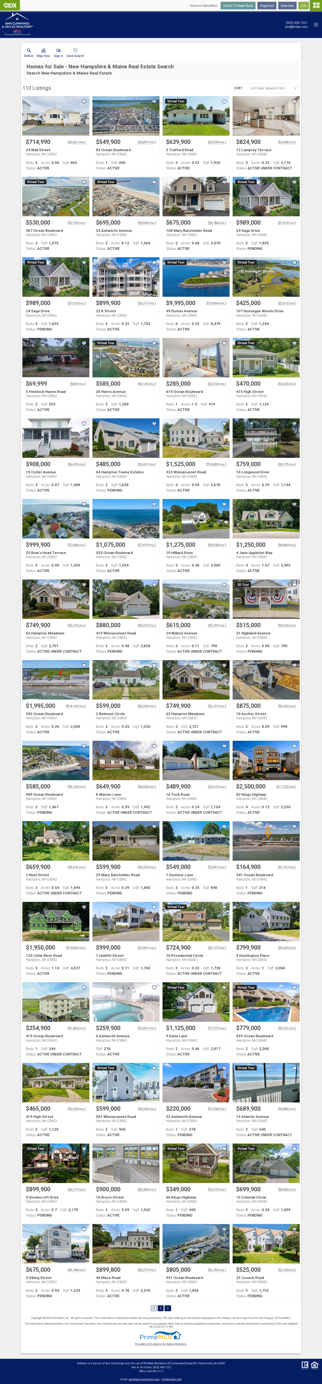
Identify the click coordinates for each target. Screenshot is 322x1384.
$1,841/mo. (147, 1028)
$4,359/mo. (217, 625)
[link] (29, 53)
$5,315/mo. (77, 625)
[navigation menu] (316, 5)
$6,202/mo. (287, 706)
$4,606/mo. (147, 787)
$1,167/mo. (287, 867)
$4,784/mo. (217, 223)
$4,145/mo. (147, 384)
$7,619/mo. (147, 545)
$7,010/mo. (287, 223)
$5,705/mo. (217, 1270)
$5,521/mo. (287, 1028)
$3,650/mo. (287, 625)
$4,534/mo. (217, 142)
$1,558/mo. (217, 1109)
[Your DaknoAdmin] (10, 5)
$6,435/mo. (77, 464)
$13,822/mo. (76, 948)
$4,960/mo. (287, 1189)
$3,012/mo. (287, 303)
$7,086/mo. (77, 545)
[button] (43, 53)
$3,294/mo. (77, 1109)
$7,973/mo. (217, 1028)
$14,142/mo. (76, 706)
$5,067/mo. (77, 142)
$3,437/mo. (147, 464)
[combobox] (272, 88)
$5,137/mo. (217, 948)
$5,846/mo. (287, 142)
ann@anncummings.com (144, 1379)
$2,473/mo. (217, 1189)
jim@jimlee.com (172, 1379)
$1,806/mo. (77, 1028)
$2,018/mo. (217, 384)
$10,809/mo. (216, 464)
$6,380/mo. (147, 1189)
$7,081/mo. (147, 948)
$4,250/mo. (147, 867)
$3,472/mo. (217, 787)
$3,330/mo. (287, 384)
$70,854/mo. (216, 303)
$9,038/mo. (217, 545)
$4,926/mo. (147, 223)
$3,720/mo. (287, 1270)
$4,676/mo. (77, 867)
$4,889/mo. (287, 1109)
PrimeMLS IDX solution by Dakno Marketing (161, 1344)
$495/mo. (78, 384)
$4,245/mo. (147, 706)
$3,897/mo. (147, 142)
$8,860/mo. (287, 545)
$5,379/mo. (287, 464)
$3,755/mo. (77, 223)
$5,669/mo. (287, 948)
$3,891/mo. (217, 867)
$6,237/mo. (147, 625)
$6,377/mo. (147, 303)
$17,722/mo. (286, 787)
